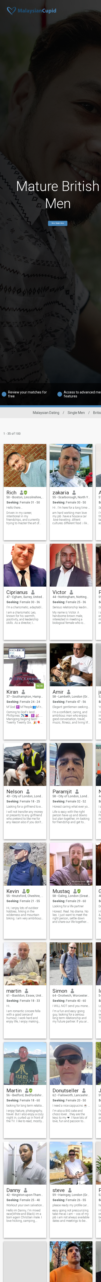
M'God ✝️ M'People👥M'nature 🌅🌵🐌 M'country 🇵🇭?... (25, 707)
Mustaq (61, 891)
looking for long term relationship (25, 1105)
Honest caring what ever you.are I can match (71, 806)
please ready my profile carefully (71, 1205)
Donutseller (65, 1091)
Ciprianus (17, 592)
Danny (13, 1190)
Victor (59, 592)
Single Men (76, 413)
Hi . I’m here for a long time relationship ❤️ (71, 507)
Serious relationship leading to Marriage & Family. (71, 607)
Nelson (14, 792)
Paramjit (62, 792)
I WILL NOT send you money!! (71, 1006)
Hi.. (8, 1006)
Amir (57, 692)
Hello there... (14, 507)
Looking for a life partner (68, 906)
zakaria (60, 493)
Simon (59, 991)
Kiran (12, 692)
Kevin (12, 891)
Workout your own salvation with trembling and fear (25, 1205)
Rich (11, 493)
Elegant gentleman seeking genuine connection (71, 707)
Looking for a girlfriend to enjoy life (25, 806)
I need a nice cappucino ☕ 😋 (71, 1105)
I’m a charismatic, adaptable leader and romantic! (25, 607)
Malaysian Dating (46, 413)
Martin (14, 1091)
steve (58, 1190)
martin (13, 991)
